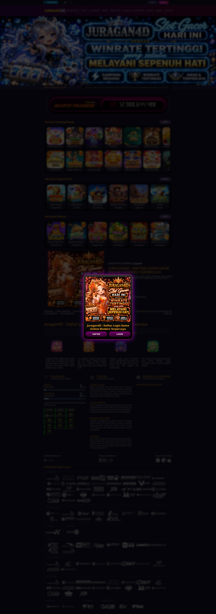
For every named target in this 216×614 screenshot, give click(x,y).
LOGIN (119, 334)
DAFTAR (96, 334)
